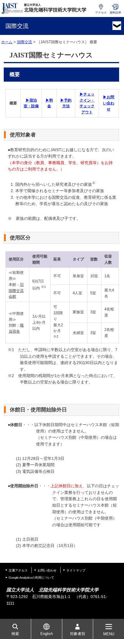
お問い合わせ (47, 570)
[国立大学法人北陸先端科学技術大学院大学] (44, 8)
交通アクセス (18, 570)
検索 (15, 633)
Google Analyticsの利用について (31, 577)
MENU (108, 634)
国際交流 (24, 42)
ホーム (6, 42)
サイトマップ (75, 570)
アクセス (101, 12)
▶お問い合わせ (108, 103)
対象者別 (77, 633)
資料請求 (115, 12)
